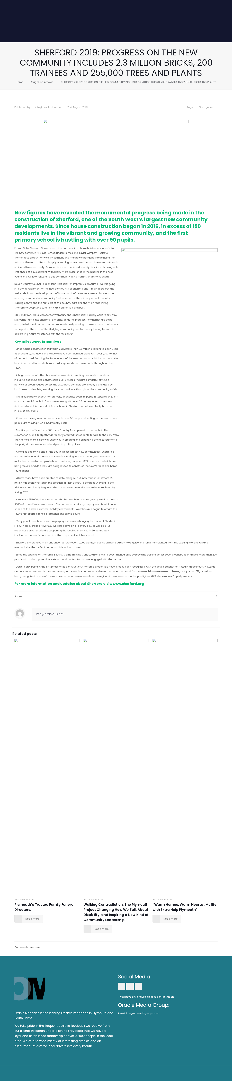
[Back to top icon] (214, 1072)
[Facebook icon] (196, 1073)
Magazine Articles (42, 82)
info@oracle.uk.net (47, 107)
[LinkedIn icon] (200, 1073)
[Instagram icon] (205, 1073)
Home (19, 82)
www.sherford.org (128, 583)
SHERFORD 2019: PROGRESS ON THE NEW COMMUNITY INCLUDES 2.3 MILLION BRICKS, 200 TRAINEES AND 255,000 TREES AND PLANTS (138, 82)
